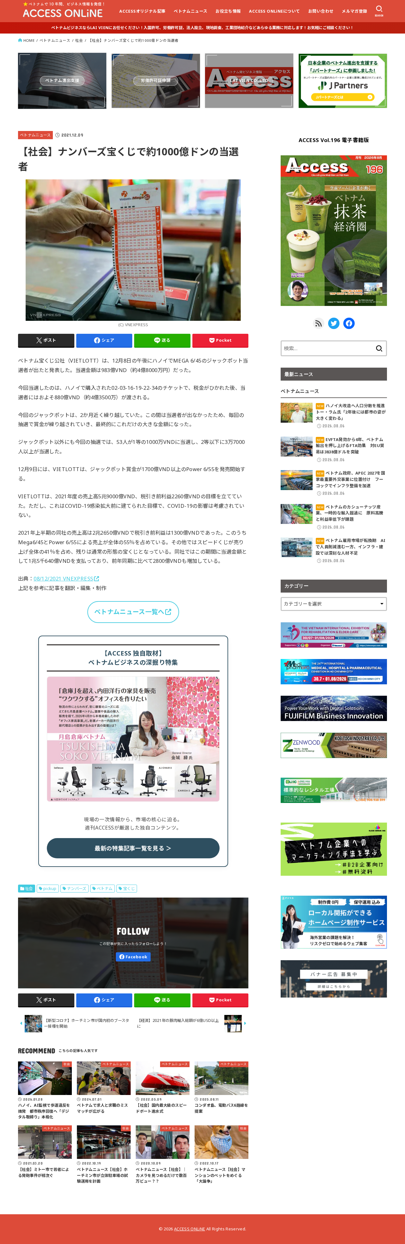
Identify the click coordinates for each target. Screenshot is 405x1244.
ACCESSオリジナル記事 (142, 11)
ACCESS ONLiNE (189, 1229)
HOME (28, 40)
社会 (79, 40)
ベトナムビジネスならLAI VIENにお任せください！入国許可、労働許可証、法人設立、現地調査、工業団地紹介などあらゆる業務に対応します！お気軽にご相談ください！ (202, 27)
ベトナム (105, 888)
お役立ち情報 (228, 11)
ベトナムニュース (190, 11)
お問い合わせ (320, 11)
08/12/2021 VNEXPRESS (63, 578)
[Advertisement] (334, 1053)
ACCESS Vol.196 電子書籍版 (334, 140)
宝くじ (129, 888)
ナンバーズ (76, 888)
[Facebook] (133, 956)
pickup (49, 888)
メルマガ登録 (354, 11)
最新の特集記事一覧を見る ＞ (133, 848)
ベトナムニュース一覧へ (129, 611)
